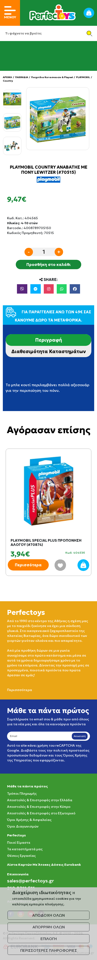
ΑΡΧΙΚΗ (7, 77)
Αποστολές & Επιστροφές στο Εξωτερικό (41, 813)
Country (8, 80)
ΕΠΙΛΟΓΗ (48, 938)
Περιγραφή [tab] (48, 340)
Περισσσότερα (19, 690)
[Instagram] (49, 289)
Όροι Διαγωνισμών (23, 826)
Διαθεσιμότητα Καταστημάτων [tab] (48, 351)
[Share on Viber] (22, 289)
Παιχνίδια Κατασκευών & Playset (52, 77)
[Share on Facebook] (75, 289)
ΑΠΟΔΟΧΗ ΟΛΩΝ (48, 915)
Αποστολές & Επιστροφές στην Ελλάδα (39, 800)
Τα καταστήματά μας (25, 849)
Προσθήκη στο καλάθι (48, 264)
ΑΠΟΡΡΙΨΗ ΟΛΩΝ (48, 927)
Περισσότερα (28, 565)
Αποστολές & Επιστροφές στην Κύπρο (38, 807)
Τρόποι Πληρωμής (22, 793)
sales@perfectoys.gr (30, 881)
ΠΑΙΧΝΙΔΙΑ (21, 77)
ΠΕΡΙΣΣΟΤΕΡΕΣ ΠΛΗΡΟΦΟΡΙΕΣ (48, 950)
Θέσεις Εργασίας (21, 856)
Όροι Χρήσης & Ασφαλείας (29, 820)
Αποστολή (80, 736)
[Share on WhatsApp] (62, 289)
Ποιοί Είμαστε (18, 842)
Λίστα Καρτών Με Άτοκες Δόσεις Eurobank (44, 864)
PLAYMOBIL (83, 77)
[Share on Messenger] (35, 289)
